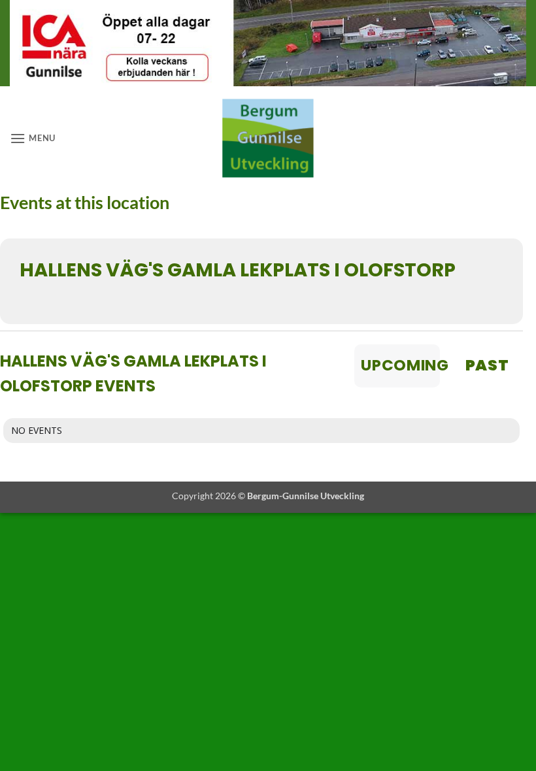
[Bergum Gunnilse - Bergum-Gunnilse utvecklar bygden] (268, 138)
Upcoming (400, 365)
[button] (33, 138)
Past (486, 365)
